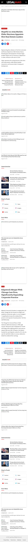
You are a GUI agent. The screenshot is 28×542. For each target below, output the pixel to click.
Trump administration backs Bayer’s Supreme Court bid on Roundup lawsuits (17, 192)
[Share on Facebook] (2, 44)
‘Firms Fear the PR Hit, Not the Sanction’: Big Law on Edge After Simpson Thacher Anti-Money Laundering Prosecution (13, 381)
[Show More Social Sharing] (10, 44)
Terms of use (13, 540)
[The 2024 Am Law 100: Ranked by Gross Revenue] (14, 228)
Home (2, 6)
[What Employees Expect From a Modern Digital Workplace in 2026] (5, 186)
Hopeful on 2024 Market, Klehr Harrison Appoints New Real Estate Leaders (21, 352)
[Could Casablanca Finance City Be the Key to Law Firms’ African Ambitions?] (14, 123)
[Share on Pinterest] (8, 44)
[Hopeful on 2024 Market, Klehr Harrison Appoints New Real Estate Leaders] (14, 17)
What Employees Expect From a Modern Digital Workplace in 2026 (18, 186)
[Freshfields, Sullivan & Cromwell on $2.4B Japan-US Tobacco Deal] (14, 100)
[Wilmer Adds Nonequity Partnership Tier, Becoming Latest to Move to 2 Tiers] (14, 394)
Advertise (19, 540)
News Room (7, 40)
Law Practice (4, 28)
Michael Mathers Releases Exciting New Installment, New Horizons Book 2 (18, 172)
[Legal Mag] (14, 2)
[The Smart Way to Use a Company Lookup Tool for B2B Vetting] (5, 179)
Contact (24, 540)
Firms (3, 286)
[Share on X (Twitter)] (5, 44)
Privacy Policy (6, 540)
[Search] (26, 2)
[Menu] (2, 2)
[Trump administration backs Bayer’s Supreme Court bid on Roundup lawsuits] (5, 192)
